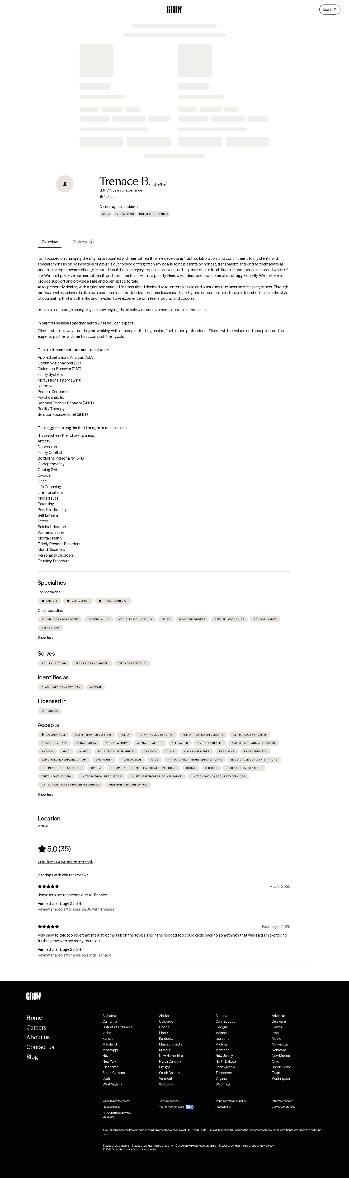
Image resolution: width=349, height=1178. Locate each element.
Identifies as (53, 677)
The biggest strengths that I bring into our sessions (82, 427)
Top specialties (49, 592)
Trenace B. (125, 181)
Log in (328, 9)
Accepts (48, 725)
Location (49, 818)
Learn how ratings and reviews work (65, 861)
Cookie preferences (283, 1106)
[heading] (54, 849)
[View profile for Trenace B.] (65, 202)
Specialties (52, 582)
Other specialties (50, 611)
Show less (45, 637)
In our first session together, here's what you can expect (85, 323)
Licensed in (52, 701)
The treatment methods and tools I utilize (74, 349)
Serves (46, 653)
